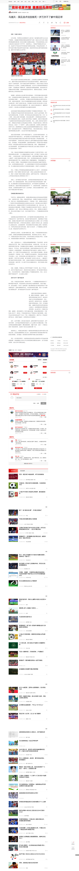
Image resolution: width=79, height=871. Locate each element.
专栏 (40, 1)
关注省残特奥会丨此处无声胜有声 (28, 740)
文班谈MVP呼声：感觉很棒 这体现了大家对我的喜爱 (65, 61)
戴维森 (30, 630)
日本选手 (28, 754)
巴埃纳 (31, 656)
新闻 (15, 1)
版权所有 (64, 350)
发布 (43, 403)
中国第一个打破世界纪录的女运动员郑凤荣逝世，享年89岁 (65, 46)
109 (43, 394)
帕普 (31, 850)
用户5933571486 (19, 447)
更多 (43, 1)
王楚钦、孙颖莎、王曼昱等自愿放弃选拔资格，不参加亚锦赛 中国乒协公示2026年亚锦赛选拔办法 (32, 574)
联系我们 (52, 343)
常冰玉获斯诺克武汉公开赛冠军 (28, 581)
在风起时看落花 (18, 420)
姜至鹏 (29, 541)
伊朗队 (31, 524)
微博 (52, 23)
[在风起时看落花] (12, 421)
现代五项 (29, 807)
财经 (22, 1)
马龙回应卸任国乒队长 (25, 616)
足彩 (27, 604)
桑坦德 (31, 497)
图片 (36, 1)
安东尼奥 (31, 488)
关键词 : (10, 350)
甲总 (16, 440)
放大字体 (44, 23)
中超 (27, 515)
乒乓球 (26, 532)
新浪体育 (19, 12)
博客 (33, 1)
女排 (25, 524)
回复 (45, 424)
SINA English (65, 345)
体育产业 (28, 488)
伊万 (16, 350)
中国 (34, 479)
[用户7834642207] (12, 428)
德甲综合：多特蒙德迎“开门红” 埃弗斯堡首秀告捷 (65, 31)
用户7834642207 (19, 427)
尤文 (36, 850)
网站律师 (58, 345)
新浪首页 (10, 1)
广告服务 (58, 340)
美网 (31, 701)
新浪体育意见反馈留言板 (57, 337)
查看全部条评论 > (28, 463)
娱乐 (25, 1)
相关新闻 (13, 470)
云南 (29, 648)
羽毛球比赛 (32, 789)
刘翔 (27, 868)
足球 (27, 613)
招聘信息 (58, 343)
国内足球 (24, 12)
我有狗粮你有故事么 (55, 253)
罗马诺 (33, 850)
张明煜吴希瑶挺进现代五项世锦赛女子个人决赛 (32, 801)
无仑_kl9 (17, 456)
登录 (34, 403)
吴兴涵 (27, 630)
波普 (27, 841)
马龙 (30, 622)
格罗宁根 (32, 859)
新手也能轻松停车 (65, 253)
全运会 (25, 674)
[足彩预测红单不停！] (39, 7)
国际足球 (28, 497)
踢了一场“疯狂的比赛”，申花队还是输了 (30, 510)
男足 (34, 488)
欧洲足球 (28, 850)
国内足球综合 (22, 22)
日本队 (32, 833)
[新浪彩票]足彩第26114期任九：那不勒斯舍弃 (32, 732)
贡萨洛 (34, 692)
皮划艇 (28, 674)
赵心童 (28, 586)
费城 (29, 841)
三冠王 (34, 772)
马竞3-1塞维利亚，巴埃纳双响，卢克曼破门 (31, 651)
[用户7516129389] (12, 412)
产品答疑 (52, 345)
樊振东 (31, 772)
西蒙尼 (31, 639)
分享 (60, 23)
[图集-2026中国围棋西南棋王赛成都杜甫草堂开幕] (60, 197)
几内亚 (30, 710)
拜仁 (32, 763)
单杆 (31, 586)
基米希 (29, 763)
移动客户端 (66, 1)
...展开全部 (42, 415)
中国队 (32, 532)
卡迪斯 (31, 780)
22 (37, 394)
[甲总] (12, 441)
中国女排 (28, 524)
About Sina (65, 340)
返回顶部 (73, 853)
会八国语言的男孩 (54, 264)
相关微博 (22, 470)
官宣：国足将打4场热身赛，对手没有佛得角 (31, 474)
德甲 (27, 737)
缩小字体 (39, 23)
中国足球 (20, 350)
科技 (29, 1)
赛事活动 (28, 789)
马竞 (34, 656)
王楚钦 (29, 532)
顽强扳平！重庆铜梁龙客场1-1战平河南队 (31, 660)
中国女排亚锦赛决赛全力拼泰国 (28, 519)
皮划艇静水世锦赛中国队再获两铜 (28, 669)
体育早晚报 (28, 479)
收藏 (48, 23)
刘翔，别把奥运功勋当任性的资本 (28, 862)
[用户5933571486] (12, 448)
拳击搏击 (26, 568)
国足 (13, 350)
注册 (60, 1)
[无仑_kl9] (12, 457)
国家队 (27, 718)
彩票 (29, 737)
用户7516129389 (19, 411)
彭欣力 (29, 560)
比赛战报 (28, 701)
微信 (56, 23)
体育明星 (27, 622)
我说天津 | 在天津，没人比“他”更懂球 (30, 713)
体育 (18, 1)
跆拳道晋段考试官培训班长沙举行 (28, 793)
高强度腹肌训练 (64, 264)
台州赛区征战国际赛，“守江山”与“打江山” (31, 705)
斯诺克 (25, 586)
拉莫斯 (31, 692)
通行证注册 (65, 343)
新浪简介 (52, 340)
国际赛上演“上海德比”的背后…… (28, 608)
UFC (29, 568)
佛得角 (32, 479)
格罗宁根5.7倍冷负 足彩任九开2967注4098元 (32, 854)
